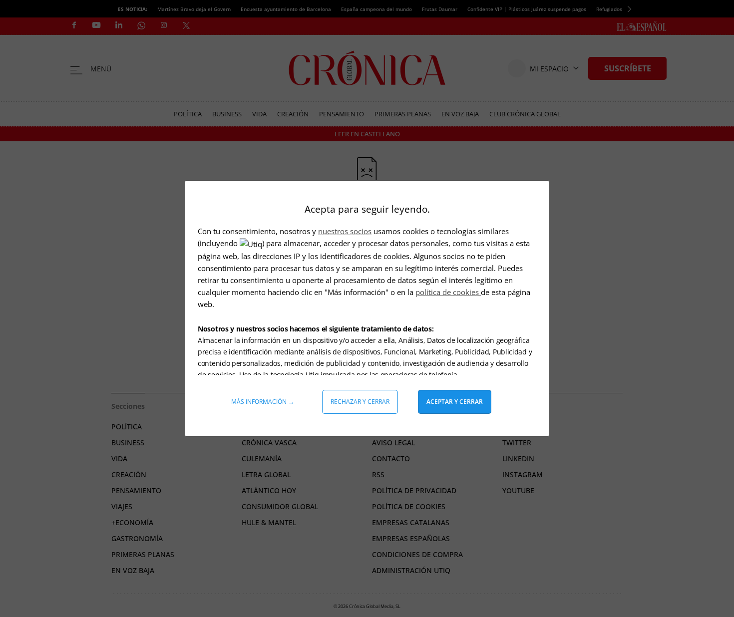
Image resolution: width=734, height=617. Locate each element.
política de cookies (448, 292)
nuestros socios (344, 231)
